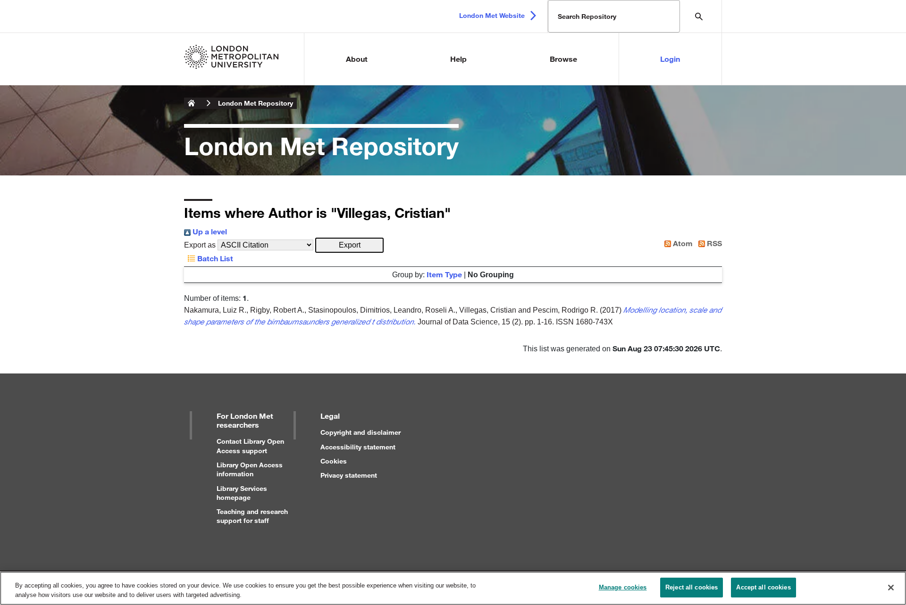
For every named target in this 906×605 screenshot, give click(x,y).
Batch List (214, 258)
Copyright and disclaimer (360, 432)
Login (670, 58)
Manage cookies (623, 587)
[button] (349, 245)
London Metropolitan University (191, 103)
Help (458, 58)
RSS (713, 243)
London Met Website (492, 15)
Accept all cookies (763, 587)
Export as (200, 245)
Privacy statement (348, 475)
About (357, 58)
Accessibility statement (357, 447)
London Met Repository (255, 103)
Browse (563, 58)
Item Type (444, 274)
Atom (682, 243)
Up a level (209, 231)
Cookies (333, 461)
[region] (453, 588)
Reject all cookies (691, 587)
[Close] (891, 587)
